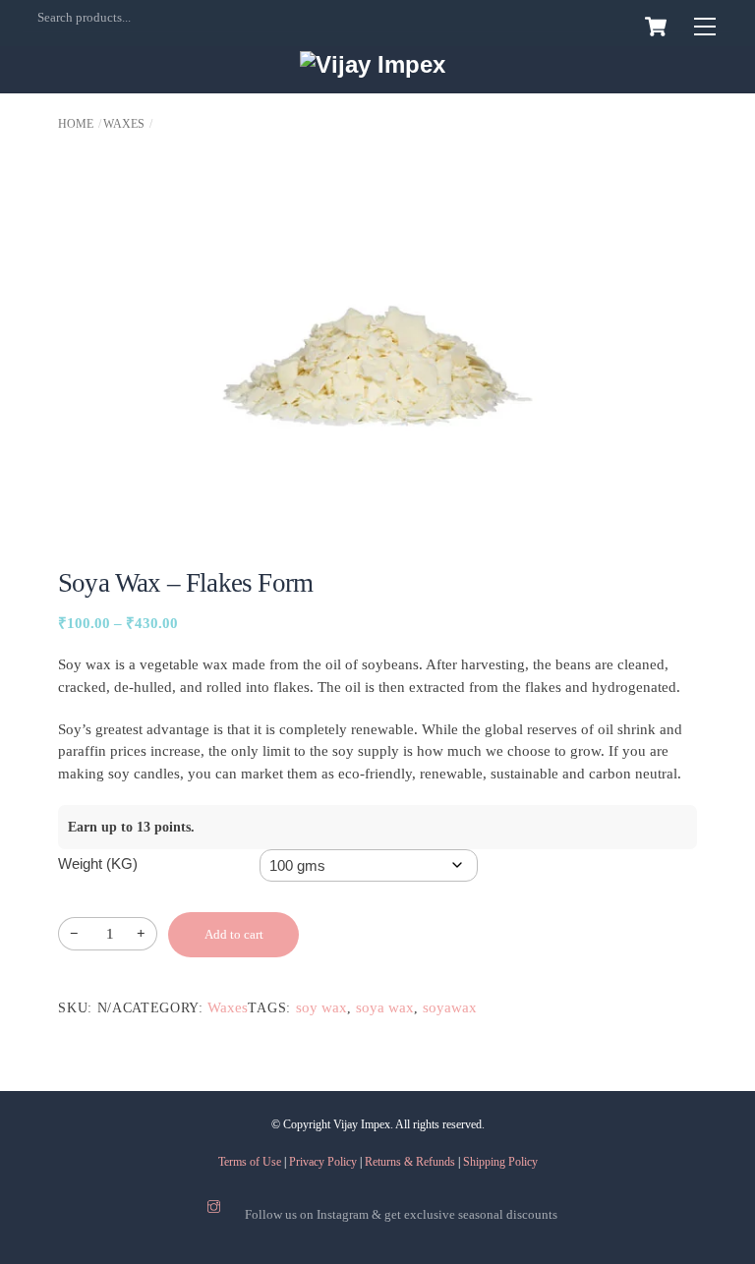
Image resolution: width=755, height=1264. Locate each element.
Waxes (124, 124)
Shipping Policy (500, 1162)
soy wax (321, 1007)
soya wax (385, 1007)
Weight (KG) (98, 863)
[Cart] (655, 26)
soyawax (450, 1007)
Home (75, 124)
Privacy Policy (323, 1162)
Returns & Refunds (410, 1162)
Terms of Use (249, 1162)
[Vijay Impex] (372, 64)
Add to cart (233, 934)
